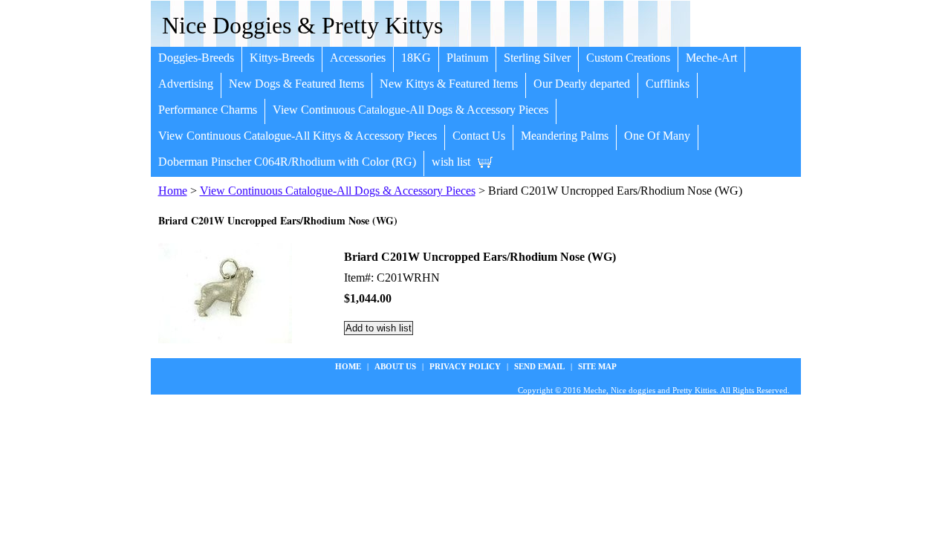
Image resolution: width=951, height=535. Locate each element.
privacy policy (465, 366)
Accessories (358, 57)
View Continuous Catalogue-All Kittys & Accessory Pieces (297, 135)
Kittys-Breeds (282, 57)
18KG (416, 57)
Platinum (467, 57)
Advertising (185, 83)
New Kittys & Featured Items (449, 83)
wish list (451, 161)
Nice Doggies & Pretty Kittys (302, 25)
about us (395, 366)
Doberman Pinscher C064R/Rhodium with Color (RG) (287, 161)
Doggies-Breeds (196, 57)
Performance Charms (207, 109)
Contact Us (478, 135)
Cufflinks (667, 83)
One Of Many (657, 135)
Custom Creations (628, 57)
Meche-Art (711, 57)
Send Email (539, 366)
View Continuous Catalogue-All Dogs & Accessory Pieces (410, 109)
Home (172, 190)
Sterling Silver (537, 57)
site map (597, 366)
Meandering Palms (564, 135)
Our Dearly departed (581, 83)
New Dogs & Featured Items (296, 83)
